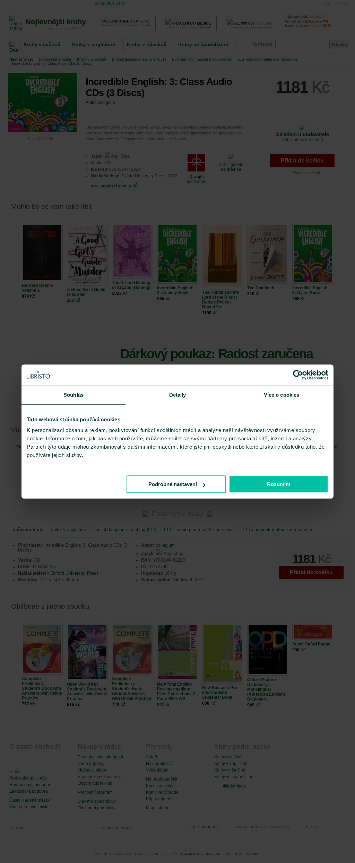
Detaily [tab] (177, 395)
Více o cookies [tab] (281, 395)
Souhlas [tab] (73, 395)
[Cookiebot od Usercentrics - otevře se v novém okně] (298, 375)
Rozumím (278, 484)
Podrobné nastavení (172, 484)
